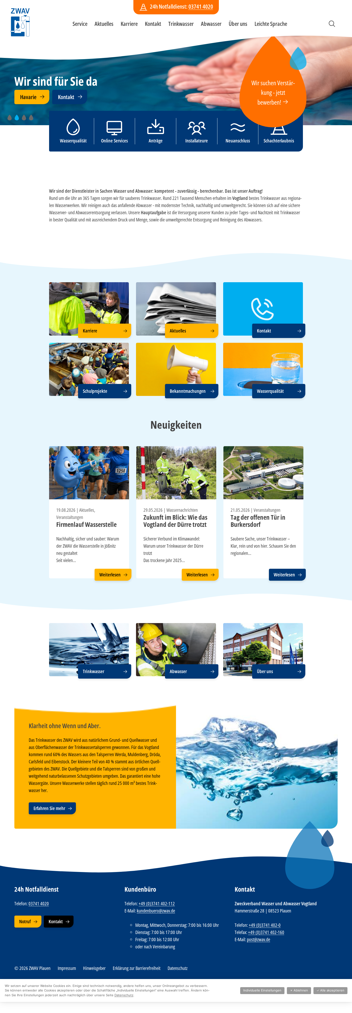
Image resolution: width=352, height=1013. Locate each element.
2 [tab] (18, 119)
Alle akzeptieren (330, 990)
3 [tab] (25, 119)
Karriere (129, 24)
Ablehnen (299, 990)
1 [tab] (11, 119)
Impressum (67, 968)
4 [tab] (32, 119)
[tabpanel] (176, 75)
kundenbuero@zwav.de (156, 910)
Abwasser (211, 24)
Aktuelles (104, 24)
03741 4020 (200, 6)
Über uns (238, 24)
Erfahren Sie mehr (49, 808)
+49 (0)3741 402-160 (266, 932)
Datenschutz (177, 968)
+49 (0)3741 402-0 (265, 925)
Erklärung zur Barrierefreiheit (136, 968)
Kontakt (153, 24)
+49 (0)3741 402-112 (157, 903)
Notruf (25, 921)
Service (80, 24)
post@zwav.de (258, 939)
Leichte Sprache (271, 24)
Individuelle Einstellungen (262, 990)
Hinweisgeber (94, 968)
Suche (332, 23)
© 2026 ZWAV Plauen (32, 968)
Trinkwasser (181, 24)
